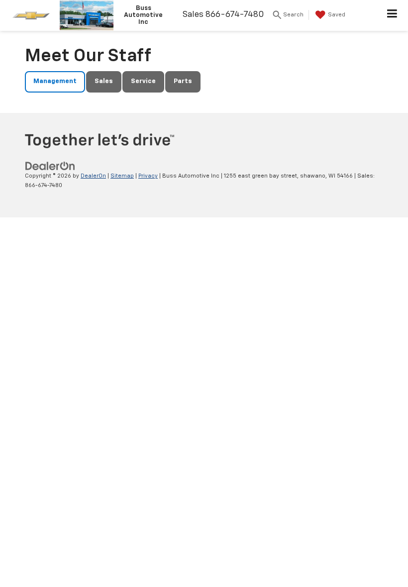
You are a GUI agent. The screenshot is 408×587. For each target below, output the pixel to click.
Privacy (148, 176)
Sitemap (122, 176)
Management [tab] (55, 81)
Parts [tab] (183, 81)
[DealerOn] (50, 166)
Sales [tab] (104, 81)
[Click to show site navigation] (392, 15)
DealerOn (93, 176)
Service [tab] (143, 81)
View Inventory (204, 32)
